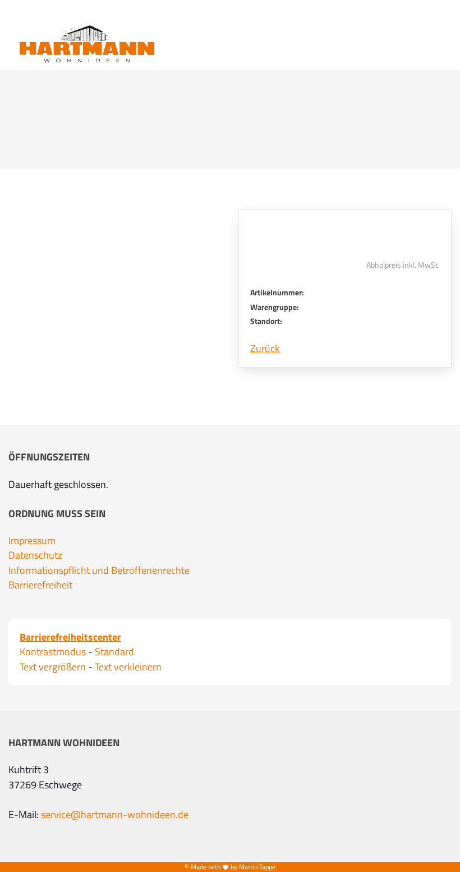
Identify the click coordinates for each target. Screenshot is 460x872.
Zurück (265, 348)
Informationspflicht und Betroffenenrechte (99, 570)
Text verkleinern (128, 667)
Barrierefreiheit (40, 585)
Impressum (32, 540)
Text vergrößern (53, 667)
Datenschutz (35, 555)
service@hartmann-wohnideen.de (114, 814)
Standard (114, 652)
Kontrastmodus (53, 652)
